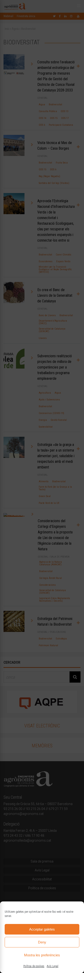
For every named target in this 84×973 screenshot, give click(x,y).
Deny (42, 942)
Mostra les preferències (42, 955)
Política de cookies (33, 966)
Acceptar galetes (42, 929)
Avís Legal (52, 966)
